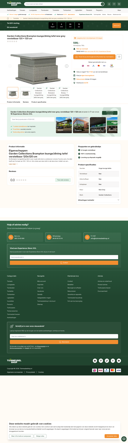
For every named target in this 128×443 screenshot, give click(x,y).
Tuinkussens (11, 308)
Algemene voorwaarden (15, 372)
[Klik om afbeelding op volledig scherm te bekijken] (38, 64)
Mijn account (41, 281)
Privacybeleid (41, 346)
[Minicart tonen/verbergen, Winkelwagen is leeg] (119, 4)
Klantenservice (117, 14)
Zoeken (65, 263)
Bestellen (70, 284)
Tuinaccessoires (12, 311)
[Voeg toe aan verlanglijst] (119, 56)
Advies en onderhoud (105, 281)
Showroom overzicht (109, 113)
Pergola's (99, 10)
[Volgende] (66, 66)
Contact (70, 281)
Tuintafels (56, 10)
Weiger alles (40, 436)
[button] (12, 41)
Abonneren (65, 342)
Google (27, 348)
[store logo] (14, 3)
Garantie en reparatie (74, 294)
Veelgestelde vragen (44, 298)
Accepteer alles (112, 436)
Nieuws (109, 14)
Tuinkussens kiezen (104, 288)
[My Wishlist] (114, 4)
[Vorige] (10, 66)
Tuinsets (22, 10)
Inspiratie (40, 284)
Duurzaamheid (102, 291)
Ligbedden (78, 10)
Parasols (89, 10)
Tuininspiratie (97, 14)
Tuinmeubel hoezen (13, 314)
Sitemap (40, 304)
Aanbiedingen (11, 10)
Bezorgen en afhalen (74, 288)
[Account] (109, 4)
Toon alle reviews (63, 180)
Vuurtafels (10, 301)
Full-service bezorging (75, 301)
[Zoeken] (102, 4)
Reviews (26, 102)
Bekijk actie (117, 25)
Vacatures (40, 291)
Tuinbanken (67, 10)
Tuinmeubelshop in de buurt (46, 301)
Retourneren (72, 291)
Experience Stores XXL (85, 14)
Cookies (41, 372)
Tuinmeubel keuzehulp (75, 298)
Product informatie (13, 102)
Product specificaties (38, 102)
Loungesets (33, 10)
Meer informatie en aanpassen (21, 436)
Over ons (40, 288)
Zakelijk (39, 294)
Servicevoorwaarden (16, 348)
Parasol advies (102, 284)
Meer (119, 10)
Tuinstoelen (44, 10)
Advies (104, 14)
